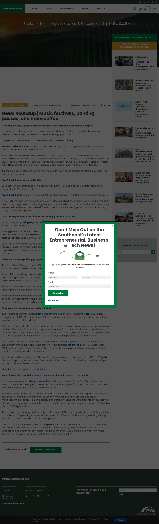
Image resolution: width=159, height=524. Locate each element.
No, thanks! (53, 300)
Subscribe (58, 293)
